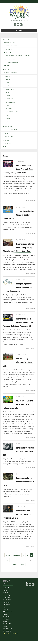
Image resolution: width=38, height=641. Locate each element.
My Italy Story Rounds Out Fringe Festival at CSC (18, 451)
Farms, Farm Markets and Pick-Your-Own (17, 56)
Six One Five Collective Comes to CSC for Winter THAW (18, 215)
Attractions (8, 49)
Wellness (7, 65)
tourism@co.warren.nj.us (10, 633)
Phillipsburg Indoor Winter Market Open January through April (17, 287)
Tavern (8, 86)
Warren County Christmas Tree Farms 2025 (18, 362)
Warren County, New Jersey (19, 20)
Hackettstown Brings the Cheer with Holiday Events (18, 482)
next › (15, 564)
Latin (7, 92)
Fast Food (9, 79)
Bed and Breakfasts (10, 130)
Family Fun (7, 52)
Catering (8, 118)
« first (8, 555)
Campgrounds (8, 136)
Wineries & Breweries (11, 46)
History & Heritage (10, 59)
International (10, 102)
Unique (8, 82)
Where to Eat (7, 69)
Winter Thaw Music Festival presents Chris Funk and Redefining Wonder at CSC (18, 322)
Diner (7, 105)
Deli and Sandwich (12, 112)
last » (22, 564)
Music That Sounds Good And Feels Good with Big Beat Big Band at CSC (18, 169)
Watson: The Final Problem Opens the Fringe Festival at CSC (17, 514)
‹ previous (16, 555)
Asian (7, 115)
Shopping (6, 140)
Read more (30, 201)
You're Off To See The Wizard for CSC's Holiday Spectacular (18, 404)
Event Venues (7, 144)
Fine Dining (9, 99)
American (9, 109)
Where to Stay (7, 126)
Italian (8, 95)
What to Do (6, 39)
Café (7, 122)
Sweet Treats (10, 89)
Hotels (6, 133)
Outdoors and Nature (11, 62)
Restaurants (8, 76)
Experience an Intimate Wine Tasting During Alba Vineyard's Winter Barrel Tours (18, 247)
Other (4, 147)
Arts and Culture (10, 43)
